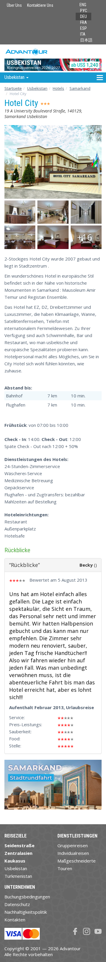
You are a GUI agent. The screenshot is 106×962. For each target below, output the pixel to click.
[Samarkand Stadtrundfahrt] (53, 787)
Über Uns (14, 5)
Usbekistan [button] (15, 77)
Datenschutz (17, 904)
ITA (82, 34)
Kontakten (14, 920)
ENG (83, 4)
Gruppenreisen (72, 845)
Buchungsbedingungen (27, 897)
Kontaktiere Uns (40, 5)
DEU (83, 16)
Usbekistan (37, 88)
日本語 (86, 40)
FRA (83, 22)
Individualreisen (73, 853)
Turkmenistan (18, 876)
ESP (83, 28)
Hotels (58, 88)
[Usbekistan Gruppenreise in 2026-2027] (53, 58)
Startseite (13, 88)
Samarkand (79, 88)
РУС (83, 10)
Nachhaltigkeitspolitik (25, 912)
